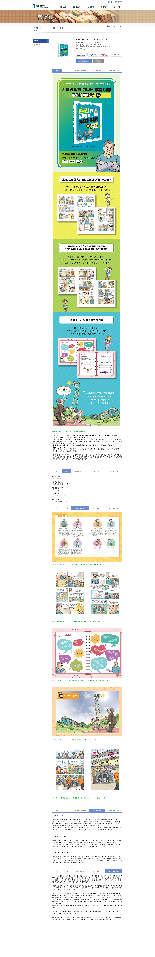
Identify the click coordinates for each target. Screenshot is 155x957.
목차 (66, 70)
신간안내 (36, 37)
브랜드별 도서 (37, 44)
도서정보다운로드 (83, 61)
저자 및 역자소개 (97, 70)
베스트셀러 (36, 40)
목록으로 (98, 61)
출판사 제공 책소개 (114, 70)
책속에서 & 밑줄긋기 (80, 70)
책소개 (57, 70)
